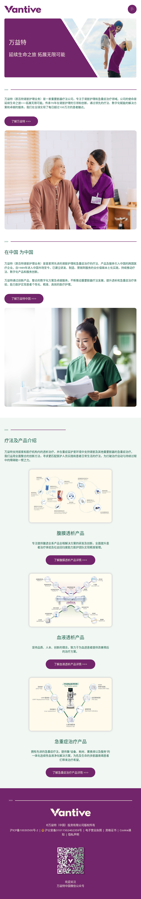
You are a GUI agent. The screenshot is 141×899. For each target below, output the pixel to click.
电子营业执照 (93, 830)
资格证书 (110, 830)
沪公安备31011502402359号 (63, 830)
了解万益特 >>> (21, 121)
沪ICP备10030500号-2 (24, 830)
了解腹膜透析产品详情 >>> (70, 560)
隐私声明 (73, 834)
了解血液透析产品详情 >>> (70, 664)
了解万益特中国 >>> (23, 298)
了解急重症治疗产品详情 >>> (70, 772)
